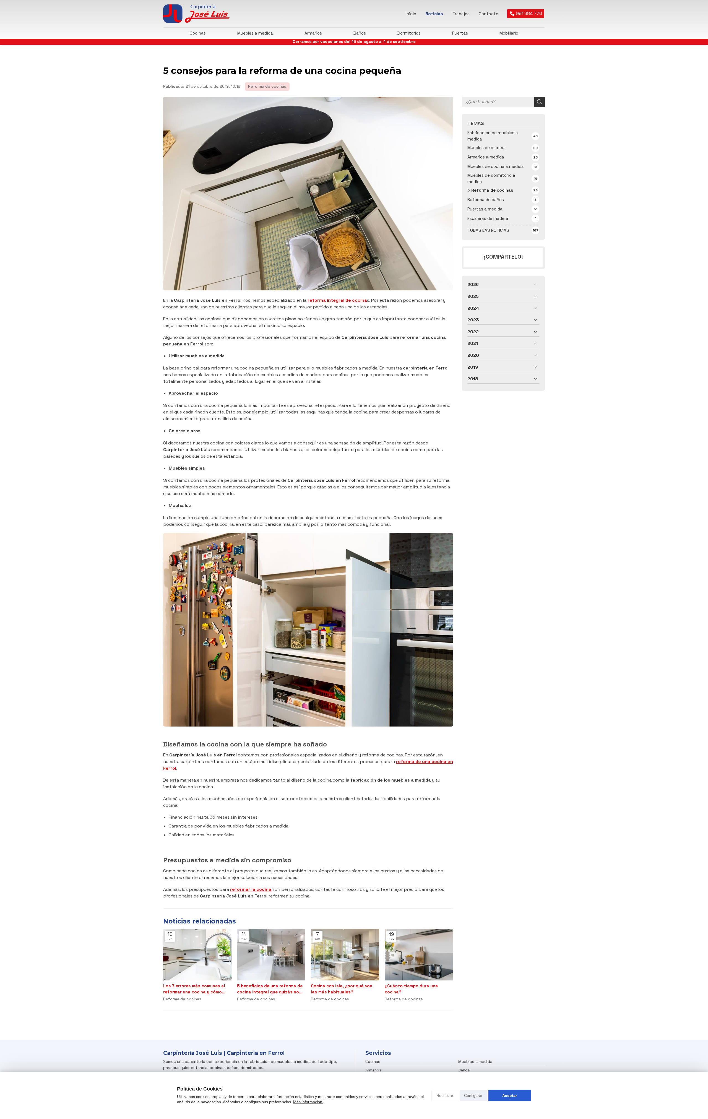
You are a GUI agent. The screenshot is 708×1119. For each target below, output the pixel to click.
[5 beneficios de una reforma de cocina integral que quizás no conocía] (271, 954)
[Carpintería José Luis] (196, 13)
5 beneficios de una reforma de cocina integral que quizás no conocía (270, 989)
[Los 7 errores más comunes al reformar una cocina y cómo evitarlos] (197, 954)
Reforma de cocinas (267, 86)
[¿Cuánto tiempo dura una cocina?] (419, 954)
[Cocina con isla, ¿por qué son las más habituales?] (345, 954)
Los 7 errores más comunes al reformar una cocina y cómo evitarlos (194, 989)
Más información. (308, 1102)
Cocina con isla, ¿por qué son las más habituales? (341, 988)
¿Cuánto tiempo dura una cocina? (411, 988)
